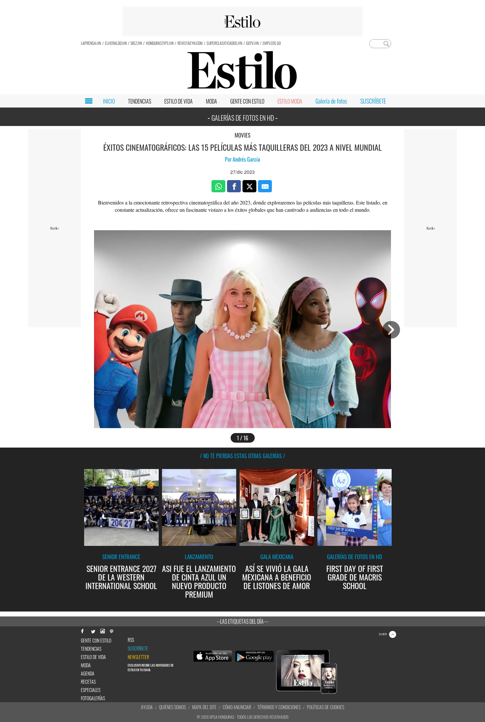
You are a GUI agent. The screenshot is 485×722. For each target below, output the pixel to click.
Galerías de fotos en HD (354, 556)
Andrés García (246, 159)
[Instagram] (102, 630)
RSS (131, 640)
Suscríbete (138, 648)
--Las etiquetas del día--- (243, 621)
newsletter (138, 657)
